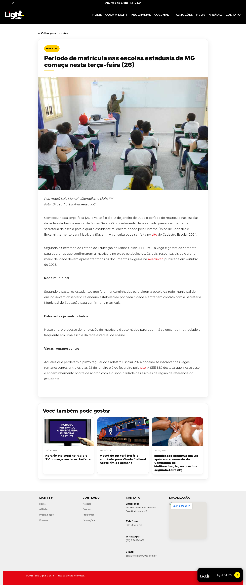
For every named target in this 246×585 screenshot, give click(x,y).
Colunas (87, 509)
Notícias (52, 48)
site (154, 234)
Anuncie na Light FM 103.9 (123, 2)
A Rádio (43, 509)
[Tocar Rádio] (237, 575)
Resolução (155, 259)
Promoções (89, 520)
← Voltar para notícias (53, 33)
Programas (88, 514)
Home (42, 503)
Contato (43, 520)
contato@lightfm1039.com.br (141, 555)
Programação (46, 514)
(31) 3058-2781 (134, 525)
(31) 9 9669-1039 (135, 540)
